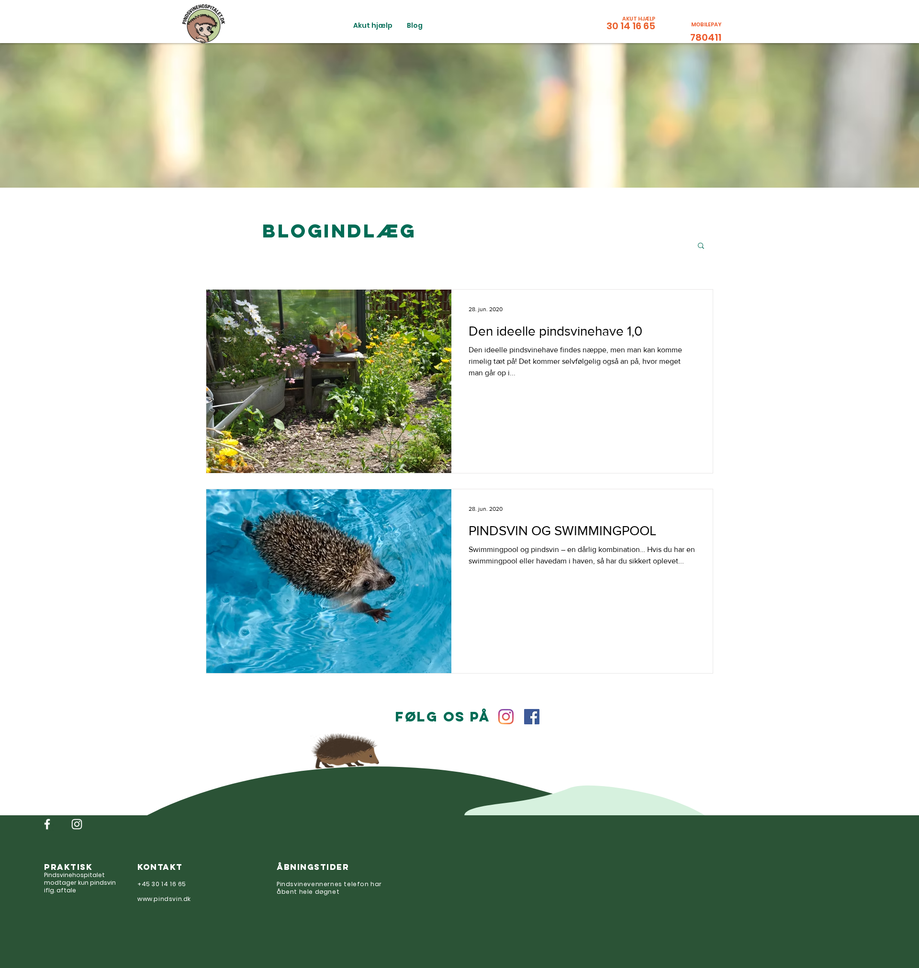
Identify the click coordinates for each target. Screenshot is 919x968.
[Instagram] (506, 716)
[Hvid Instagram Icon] (77, 824)
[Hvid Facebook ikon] (47, 824)
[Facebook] (531, 716)
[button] (701, 246)
